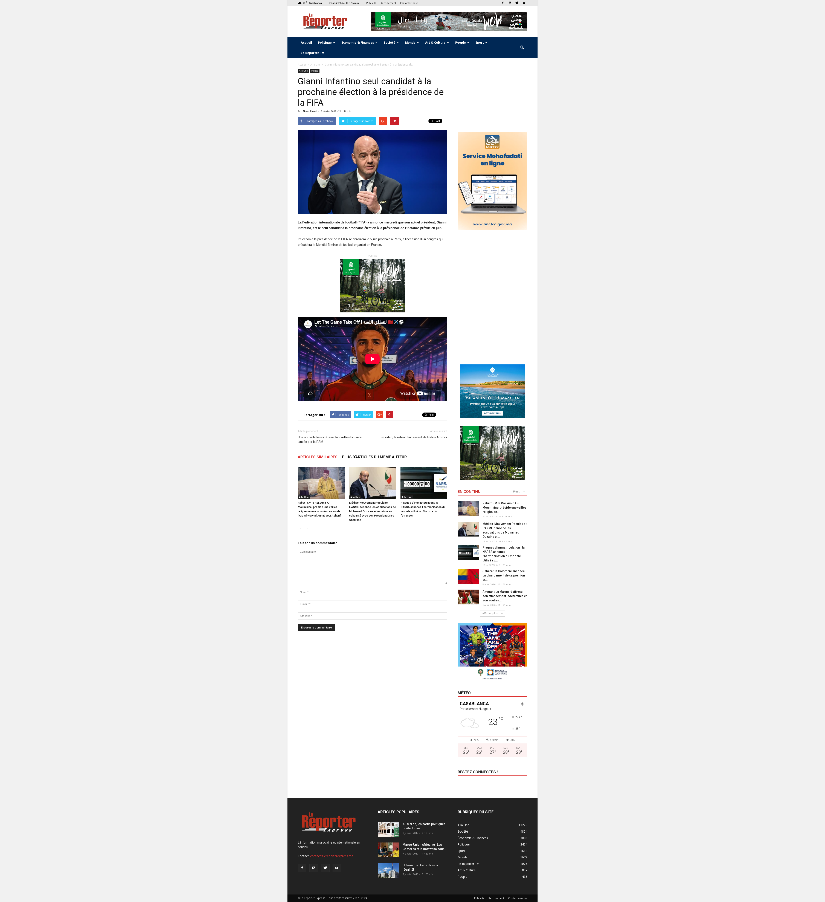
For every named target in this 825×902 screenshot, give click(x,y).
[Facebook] (503, 3)
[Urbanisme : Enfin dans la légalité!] (388, 870)
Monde (410, 42)
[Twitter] (517, 3)
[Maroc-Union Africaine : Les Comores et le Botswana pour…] (388, 849)
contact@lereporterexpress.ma (331, 856)
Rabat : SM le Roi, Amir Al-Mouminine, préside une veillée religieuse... (504, 507)
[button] (522, 48)
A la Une (303, 70)
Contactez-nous (409, 3)
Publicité (371, 3)
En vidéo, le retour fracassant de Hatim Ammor (414, 437)
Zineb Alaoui (310, 111)
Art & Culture (435, 42)
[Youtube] (524, 3)
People (460, 42)
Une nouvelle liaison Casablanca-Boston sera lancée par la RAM (330, 439)
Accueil (306, 42)
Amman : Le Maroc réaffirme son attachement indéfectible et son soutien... (505, 596)
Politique (325, 42)
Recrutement (388, 3)
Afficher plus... (491, 613)
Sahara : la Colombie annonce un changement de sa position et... (504, 575)
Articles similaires (318, 457)
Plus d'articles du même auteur (374, 457)
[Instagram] (510, 3)
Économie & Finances (357, 42)
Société (389, 42)
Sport (479, 42)
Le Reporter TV (312, 53)
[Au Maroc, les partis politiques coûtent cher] (388, 829)
